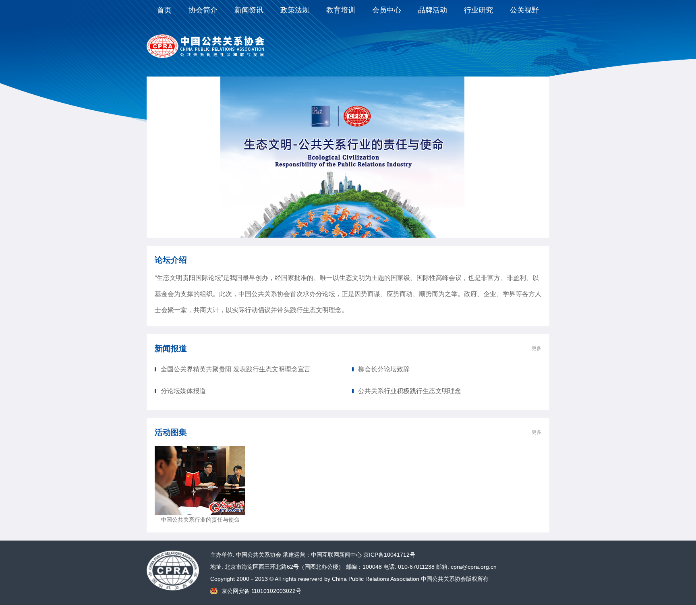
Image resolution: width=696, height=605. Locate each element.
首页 (164, 10)
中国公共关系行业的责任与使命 (200, 519)
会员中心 (386, 10)
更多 (536, 348)
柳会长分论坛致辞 (384, 369)
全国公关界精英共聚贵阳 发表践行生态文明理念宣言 (236, 369)
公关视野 (524, 10)
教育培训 (340, 10)
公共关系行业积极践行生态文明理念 (409, 390)
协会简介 (203, 10)
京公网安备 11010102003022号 (261, 591)
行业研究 (478, 10)
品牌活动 (432, 10)
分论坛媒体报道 (183, 390)
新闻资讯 (248, 10)
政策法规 (294, 10)
